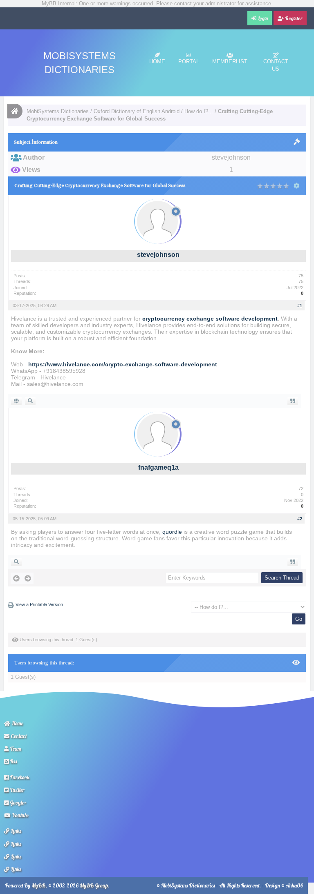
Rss (13, 761)
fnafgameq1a (158, 467)
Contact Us (275, 65)
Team (15, 748)
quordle (172, 531)
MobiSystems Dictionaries (58, 111)
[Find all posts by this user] (30, 401)
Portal (188, 61)
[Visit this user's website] (16, 401)
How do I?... (198, 111)
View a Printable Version (39, 604)
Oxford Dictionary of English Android (136, 111)
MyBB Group (94, 885)
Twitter (17, 790)
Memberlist (229, 61)
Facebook (19, 777)
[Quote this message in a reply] (292, 401)
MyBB (38, 885)
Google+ (18, 802)
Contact (18, 736)
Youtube (19, 815)
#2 (299, 518)
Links (15, 830)
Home (157, 61)
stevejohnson (158, 254)
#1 (299, 305)
